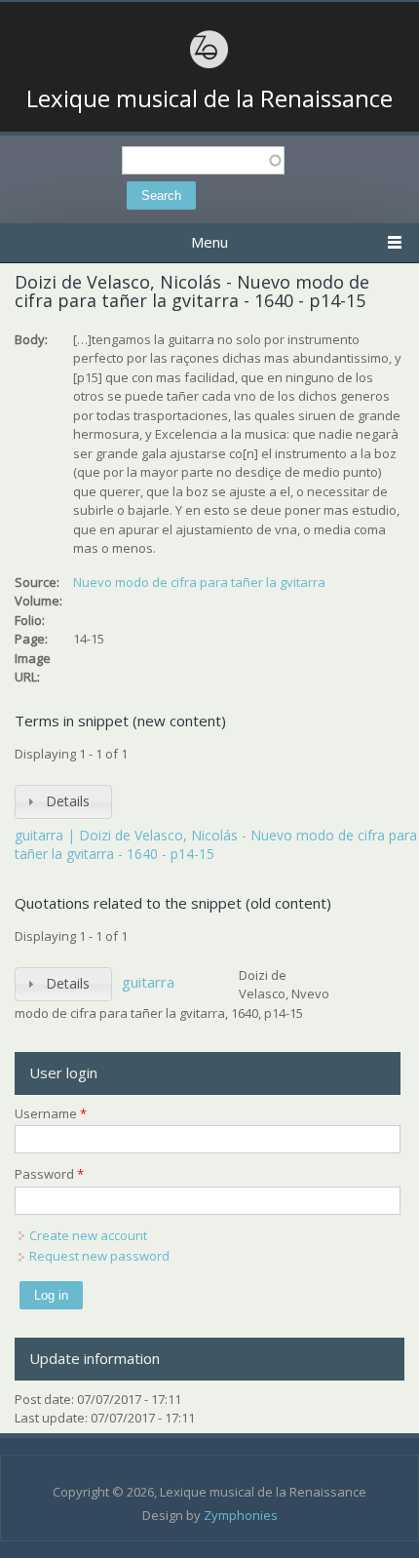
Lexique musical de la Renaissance (209, 98)
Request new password (99, 1256)
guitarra (148, 982)
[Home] (209, 65)
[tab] (63, 802)
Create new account (88, 1235)
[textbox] (203, 160)
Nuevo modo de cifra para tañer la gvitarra (199, 582)
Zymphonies (241, 1515)
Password (49, 1174)
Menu (209, 242)
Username (51, 1113)
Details (68, 801)
